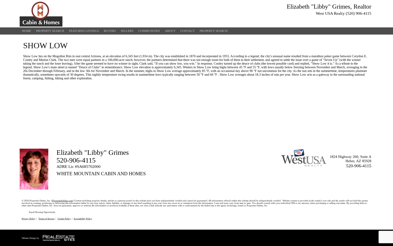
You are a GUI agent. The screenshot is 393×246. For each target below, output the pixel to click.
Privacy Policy (28, 218)
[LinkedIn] (369, 19)
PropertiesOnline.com (62, 200)
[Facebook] (361, 19)
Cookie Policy (64, 218)
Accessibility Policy (83, 218)
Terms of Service (46, 218)
